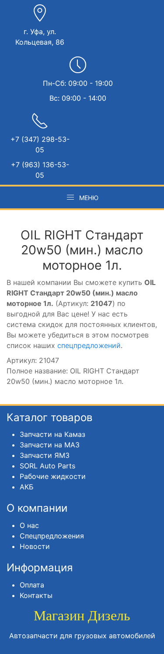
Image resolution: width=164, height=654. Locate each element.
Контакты (36, 595)
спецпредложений (89, 345)
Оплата (32, 584)
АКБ (27, 486)
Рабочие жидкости (53, 476)
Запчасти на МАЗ (50, 444)
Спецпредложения (52, 535)
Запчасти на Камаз (52, 434)
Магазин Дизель (82, 615)
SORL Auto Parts (47, 465)
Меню (88, 197)
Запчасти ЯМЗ (45, 455)
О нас (29, 525)
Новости (35, 546)
